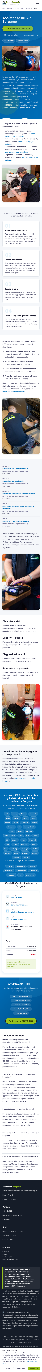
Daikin (16, 822)
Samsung (14, 849)
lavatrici (9, 866)
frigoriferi (32, 866)
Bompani (16, 818)
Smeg (16, 853)
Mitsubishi (32, 840)
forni (20, 875)
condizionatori (21, 870)
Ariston (23, 814)
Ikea (27, 835)
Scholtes (35, 849)
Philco (34, 844)
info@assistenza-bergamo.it (22, 912)
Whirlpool (25, 853)
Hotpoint (29, 831)
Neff (7, 844)
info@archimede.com (23, 1342)
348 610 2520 (16, 898)
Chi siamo (5, 1251)
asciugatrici (8, 870)
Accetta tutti (34, 1368)
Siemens (7, 853)
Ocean (15, 844)
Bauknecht (33, 814)
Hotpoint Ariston (10, 835)
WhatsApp (10, 40)
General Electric (29, 827)
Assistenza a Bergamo (24, 8)
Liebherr (14, 840)
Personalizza (21, 1368)
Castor (7, 822)
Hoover (20, 831)
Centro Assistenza (8, 8)
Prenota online (23, 40)
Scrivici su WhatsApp (19, 905)
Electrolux (25, 822)
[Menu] (38, 3)
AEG (6, 814)
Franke (34, 822)
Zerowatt (16, 857)
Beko (8, 818)
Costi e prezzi (7, 1257)
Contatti (5, 1254)
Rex (5, 849)
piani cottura (30, 875)
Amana (14, 814)
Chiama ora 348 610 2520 (19, 28)
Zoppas (26, 857)
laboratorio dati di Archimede (13, 392)
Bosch (25, 818)
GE (19, 827)
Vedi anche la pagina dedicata (16, 152)
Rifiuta (8, 1368)
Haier (11, 831)
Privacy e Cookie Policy (10, 1259)
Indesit (35, 835)
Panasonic (24, 844)
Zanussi (34, 853)
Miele (23, 840)
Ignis (20, 835)
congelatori (11, 875)
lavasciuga (33, 870)
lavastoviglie (21, 866)
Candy (33, 818)
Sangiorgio (24, 849)
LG (7, 840)
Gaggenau (11, 827)
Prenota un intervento (19, 919)
